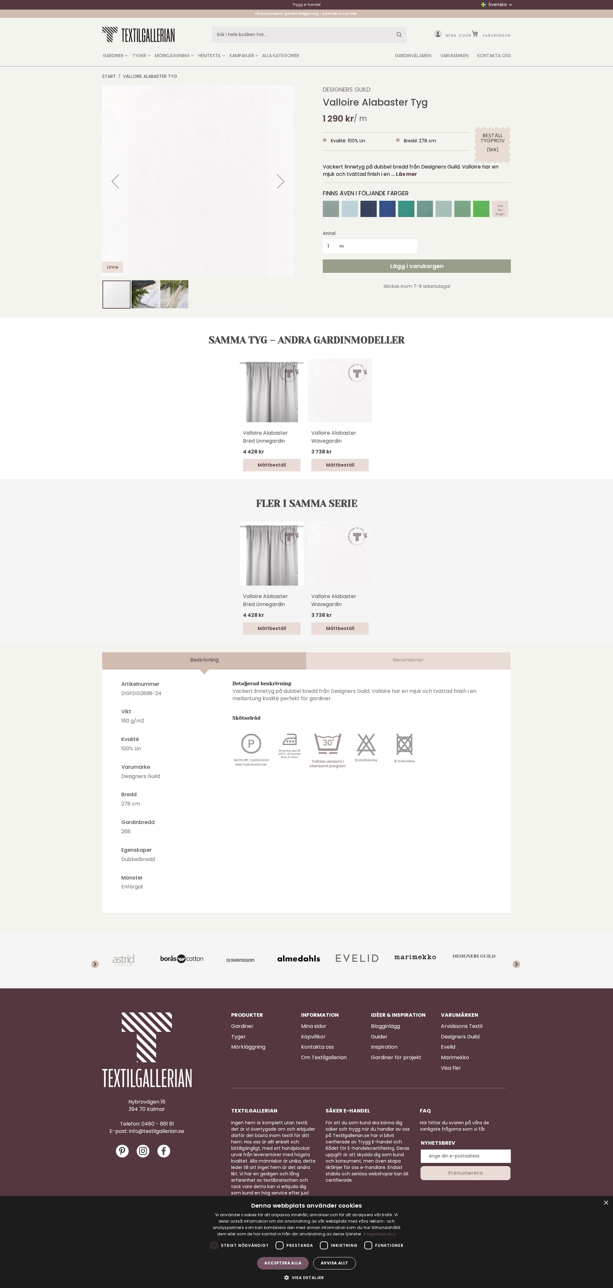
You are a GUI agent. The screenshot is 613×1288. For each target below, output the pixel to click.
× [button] (605, 1203)
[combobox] (309, 35)
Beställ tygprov (492, 138)
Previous (100, 960)
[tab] (204, 661)
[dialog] (306, 1242)
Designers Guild (346, 90)
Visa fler (451, 1068)
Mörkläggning (248, 1047)
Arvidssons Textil (461, 1026)
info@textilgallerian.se (156, 1131)
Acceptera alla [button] (282, 1263)
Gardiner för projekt (396, 1057)
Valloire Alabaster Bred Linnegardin (265, 437)
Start (109, 76)
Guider (379, 1036)
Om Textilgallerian (324, 1057)
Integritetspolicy (379, 1234)
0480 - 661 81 (157, 1123)
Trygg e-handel (306, 4)
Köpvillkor (313, 1036)
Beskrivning (204, 659)
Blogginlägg (385, 1026)
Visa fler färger (500, 209)
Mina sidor (459, 35)
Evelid (448, 1047)
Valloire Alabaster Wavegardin (333, 437)
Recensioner (408, 659)
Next (512, 960)
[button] (115, 181)
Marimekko (455, 1057)
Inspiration (384, 1047)
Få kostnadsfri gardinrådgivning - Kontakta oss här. (306, 13)
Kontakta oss (317, 1047)
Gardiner (242, 1026)
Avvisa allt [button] (334, 1263)
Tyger (238, 1036)
